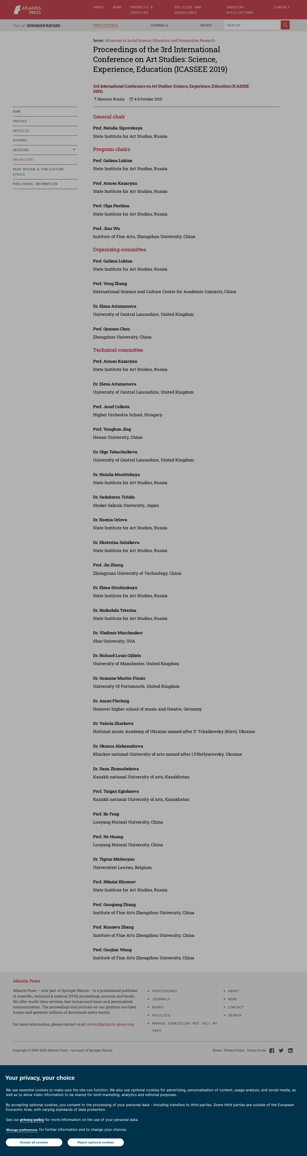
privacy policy (32, 1119)
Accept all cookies (34, 1142)
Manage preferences (22, 1129)
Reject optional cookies (96, 1142)
